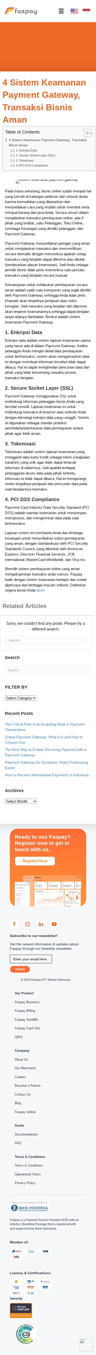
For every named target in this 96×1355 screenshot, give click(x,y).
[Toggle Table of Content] (85, 133)
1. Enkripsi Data (26, 150)
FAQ (18, 1143)
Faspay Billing (25, 1011)
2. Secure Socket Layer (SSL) (35, 155)
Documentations (26, 1134)
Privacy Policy (25, 1183)
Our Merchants (25, 1068)
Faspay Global (25, 1112)
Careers (20, 1077)
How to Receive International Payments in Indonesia (47, 775)
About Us (21, 1059)
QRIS (19, 1037)
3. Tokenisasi (24, 160)
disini (40, 590)
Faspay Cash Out (27, 1028)
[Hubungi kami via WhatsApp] (86, 1345)
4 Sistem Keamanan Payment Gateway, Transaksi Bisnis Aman (48, 142)
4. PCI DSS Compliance (32, 165)
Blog (18, 1103)
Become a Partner (28, 1085)
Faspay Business (27, 1002)
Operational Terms (28, 1174)
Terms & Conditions (29, 1165)
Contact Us (23, 1094)
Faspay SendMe (26, 1019)
